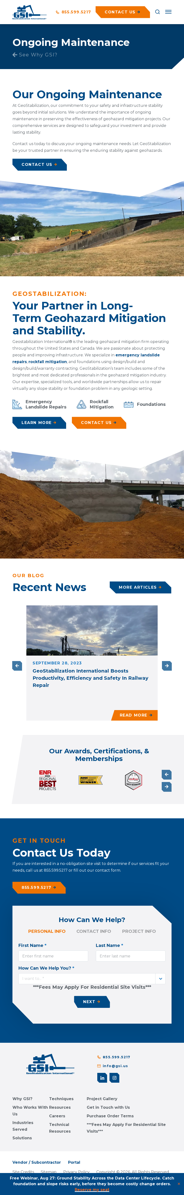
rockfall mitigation (48, 361)
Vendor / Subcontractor (36, 1162)
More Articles (138, 587)
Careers (57, 1116)
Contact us (120, 12)
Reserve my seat (92, 1189)
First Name (32, 945)
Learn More (37, 422)
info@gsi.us (115, 1066)
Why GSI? (22, 1099)
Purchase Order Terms (110, 1116)
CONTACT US (37, 164)
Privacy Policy (76, 1172)
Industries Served (22, 1126)
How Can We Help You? (46, 968)
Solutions (22, 1138)
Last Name (109, 945)
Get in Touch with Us (108, 1107)
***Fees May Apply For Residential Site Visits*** (126, 1128)
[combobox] (92, 978)
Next (167, 666)
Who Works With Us (30, 1110)
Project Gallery (102, 1099)
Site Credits (23, 1172)
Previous (17, 666)
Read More (133, 715)
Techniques (61, 1099)
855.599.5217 (75, 12)
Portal (74, 1162)
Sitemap (49, 1172)
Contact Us (96, 422)
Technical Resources (60, 1128)
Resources (60, 1107)
